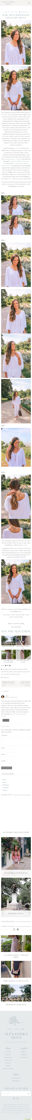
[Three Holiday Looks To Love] (23, 640)
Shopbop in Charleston (8, 646)
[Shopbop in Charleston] (8, 640)
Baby (8, 1066)
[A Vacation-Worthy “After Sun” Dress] (8, 654)
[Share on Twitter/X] (8, 665)
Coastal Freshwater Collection (13, 159)
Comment (4, 735)
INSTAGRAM (16, 1078)
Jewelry (11, 671)
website (17, 148)
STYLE (8, 1052)
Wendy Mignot (7, 114)
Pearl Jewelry (18, 671)
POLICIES (24, 1057)
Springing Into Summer (25, 683)
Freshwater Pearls (22, 669)
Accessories (6, 669)
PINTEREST (16, 1081)
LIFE (16, 1029)
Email (3, 754)
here (9, 178)
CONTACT (24, 1054)
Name (3, 748)
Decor (4, 782)
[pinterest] (18, 930)
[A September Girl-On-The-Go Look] (23, 654)
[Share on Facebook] (6, 665)
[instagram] (14, 930)
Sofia (6, 696)
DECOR (8, 1054)
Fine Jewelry (13, 669)
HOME (22, 1029)
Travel (4, 790)
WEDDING (8, 1057)
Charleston (5, 677)
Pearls (24, 671)
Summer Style (8, 674)
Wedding (5, 785)
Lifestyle (5, 787)
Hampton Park (5, 671)
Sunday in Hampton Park (8, 683)
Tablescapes (8, 1068)
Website (3, 761)
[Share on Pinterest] (10, 665)
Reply (5, 720)
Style (16, 12)
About (24, 1052)
